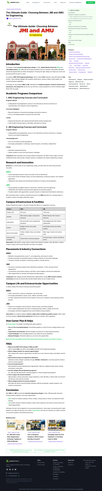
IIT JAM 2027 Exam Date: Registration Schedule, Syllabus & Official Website (14, 438)
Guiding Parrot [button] (36, 2)
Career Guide (72, 58)
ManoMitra (56, 474)
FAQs (69, 42)
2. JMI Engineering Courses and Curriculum (80, 18)
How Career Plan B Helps (75, 40)
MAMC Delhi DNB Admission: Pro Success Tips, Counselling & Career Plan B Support (21, 451)
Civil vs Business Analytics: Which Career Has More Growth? (35, 437)
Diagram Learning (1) (88, 79)
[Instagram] (13, 469)
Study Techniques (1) (73, 88)
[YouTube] (10, 469)
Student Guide (81, 69)
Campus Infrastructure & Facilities (77, 26)
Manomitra (71, 67)
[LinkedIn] (15, 469)
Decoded (76, 61)
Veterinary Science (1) (84, 88)
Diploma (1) (71, 81)
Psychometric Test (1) (73, 86)
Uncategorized (82, 72)
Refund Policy (41, 462)
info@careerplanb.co (13, 473)
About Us (70, 462)
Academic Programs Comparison (77, 14)
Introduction (71, 12)
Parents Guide (72, 69)
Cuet (70, 61)
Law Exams (85, 65)
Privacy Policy (41, 464)
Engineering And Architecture (76, 63)
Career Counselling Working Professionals (79, 56)
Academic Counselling (74, 52)
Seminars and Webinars (75, 2)
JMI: (8, 185)
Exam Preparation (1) (73, 83)
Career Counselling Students (76, 54)
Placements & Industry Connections (77, 28)
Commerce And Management (84, 58)
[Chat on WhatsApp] (19, 476)
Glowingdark (80, 489)
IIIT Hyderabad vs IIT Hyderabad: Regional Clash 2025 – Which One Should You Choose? (50, 451)
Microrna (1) (82, 83)
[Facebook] (7, 469)
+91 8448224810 (12, 475)
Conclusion (71, 44)
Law (71, 65)
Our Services (46, 2)
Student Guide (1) (83, 86)
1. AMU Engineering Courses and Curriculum (80, 16)
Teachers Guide (73, 72)
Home (27, 2)
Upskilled (90, 72)
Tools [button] (55, 2)
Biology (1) (79, 79)
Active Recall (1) (72, 79)
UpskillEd (55, 476)
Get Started (90, 2)
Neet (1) (88, 83)
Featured (87, 63)
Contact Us (71, 464)
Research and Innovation (75, 20)
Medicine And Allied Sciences (83, 67)
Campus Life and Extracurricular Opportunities (80, 34)
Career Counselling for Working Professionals (58, 468)
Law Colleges (77, 65)
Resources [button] (63, 2)
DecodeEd (55, 478)
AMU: (8, 172)
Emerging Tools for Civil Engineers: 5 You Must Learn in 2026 (56, 437)
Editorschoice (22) (79, 81)
